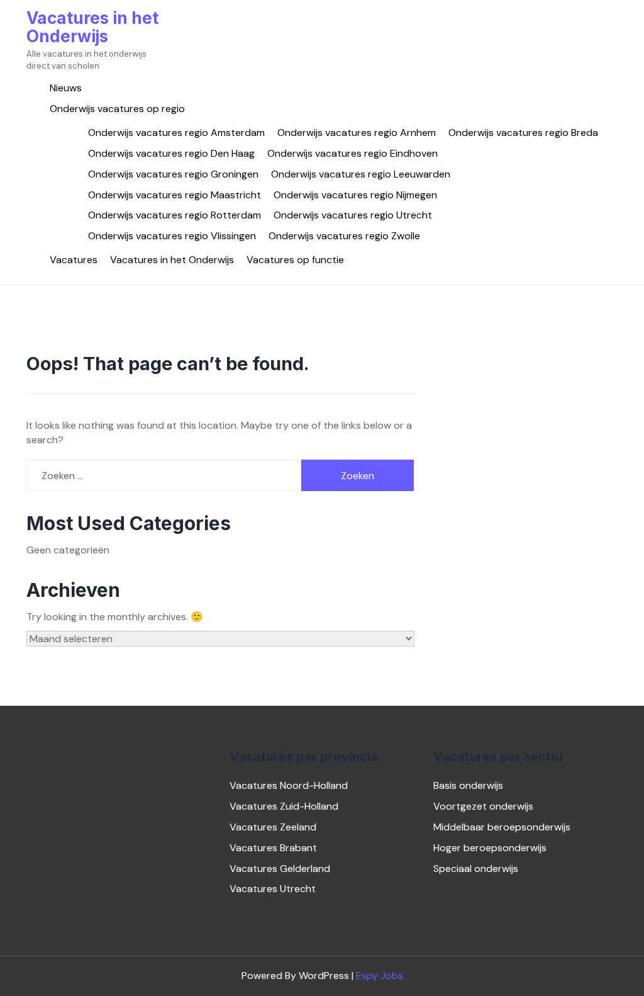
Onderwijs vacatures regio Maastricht (174, 194)
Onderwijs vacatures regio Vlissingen (172, 235)
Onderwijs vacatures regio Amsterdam (176, 132)
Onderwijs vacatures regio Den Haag (171, 153)
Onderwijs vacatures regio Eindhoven (352, 153)
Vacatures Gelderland (280, 868)
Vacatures (73, 259)
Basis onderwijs (468, 785)
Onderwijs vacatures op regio (117, 108)
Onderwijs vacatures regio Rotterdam (174, 215)
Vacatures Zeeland (273, 827)
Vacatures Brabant (273, 847)
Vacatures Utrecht (273, 888)
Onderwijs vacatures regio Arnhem (356, 132)
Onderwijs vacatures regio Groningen (173, 174)
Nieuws (66, 87)
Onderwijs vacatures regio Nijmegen (355, 194)
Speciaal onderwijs (475, 868)
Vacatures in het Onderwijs (92, 27)
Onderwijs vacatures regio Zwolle (344, 235)
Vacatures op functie (295, 259)
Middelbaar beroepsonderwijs (501, 827)
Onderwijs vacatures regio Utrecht (353, 215)
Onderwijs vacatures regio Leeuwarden (360, 174)
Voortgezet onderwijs (483, 806)
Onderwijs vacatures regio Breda (523, 132)
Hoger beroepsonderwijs (490, 847)
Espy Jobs (379, 975)
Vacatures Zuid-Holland (284, 806)
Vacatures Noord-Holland (289, 785)
